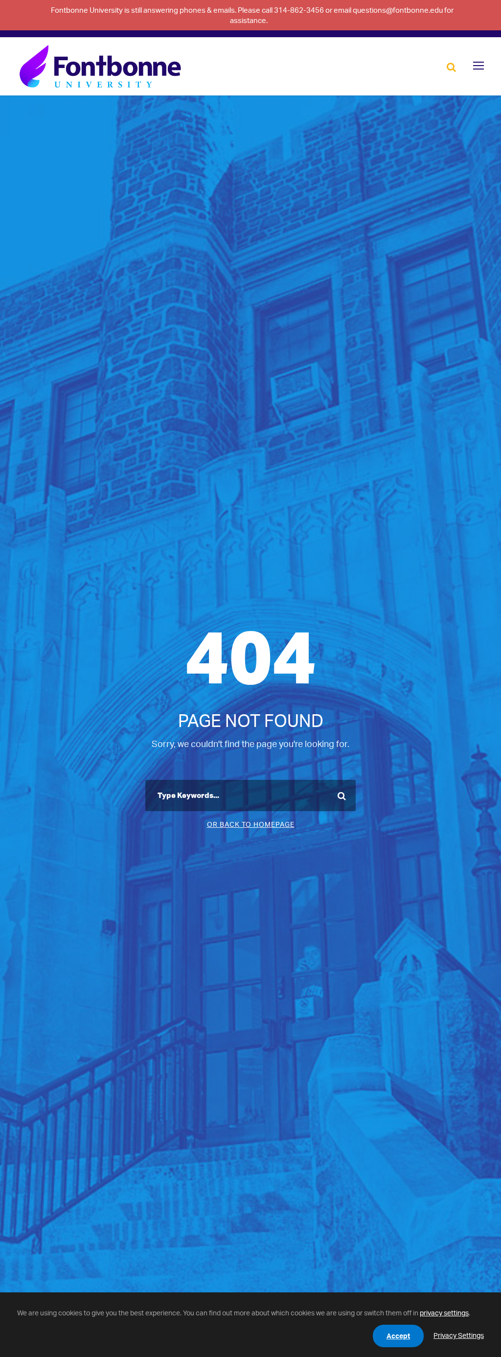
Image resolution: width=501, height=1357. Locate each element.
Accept (398, 1336)
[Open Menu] (478, 65)
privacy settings (444, 1313)
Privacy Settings (458, 1335)
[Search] (451, 66)
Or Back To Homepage (251, 824)
